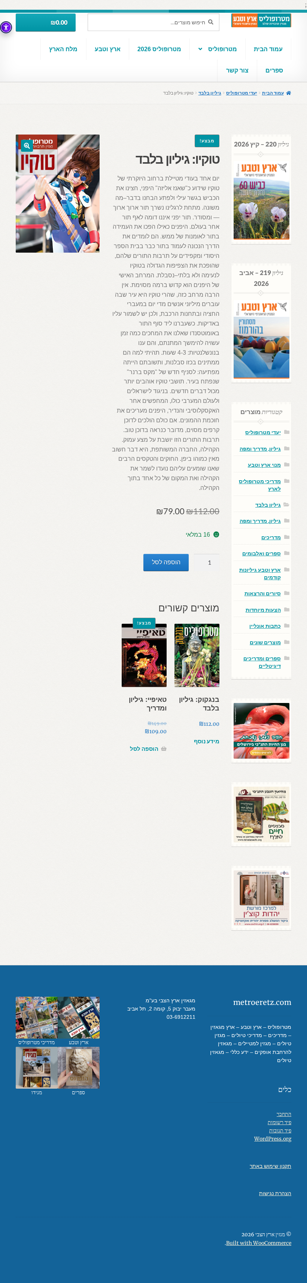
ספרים (274, 70)
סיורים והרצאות (262, 593)
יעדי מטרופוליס (241, 93)
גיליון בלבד (209, 93)
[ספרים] (79, 1068)
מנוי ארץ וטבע (264, 465)
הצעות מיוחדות (263, 610)
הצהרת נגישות (275, 1193)
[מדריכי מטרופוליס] (37, 1018)
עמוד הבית (268, 49)
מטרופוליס (222, 49)
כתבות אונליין (265, 626)
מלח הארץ (63, 49)
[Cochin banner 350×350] (261, 898)
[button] (27, 146)
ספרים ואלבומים (261, 553)
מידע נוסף (206, 741)
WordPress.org (272, 1139)
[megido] (37, 1068)
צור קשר (237, 70)
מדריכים (271, 537)
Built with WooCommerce (258, 1243)
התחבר (284, 1114)
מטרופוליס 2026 (159, 49)
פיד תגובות (280, 1131)
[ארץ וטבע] (79, 1018)
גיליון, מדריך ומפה (260, 448)
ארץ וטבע (108, 49)
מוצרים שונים (265, 642)
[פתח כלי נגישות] (6, 27)
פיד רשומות (279, 1122)
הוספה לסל (166, 562)
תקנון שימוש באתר (270, 1166)
